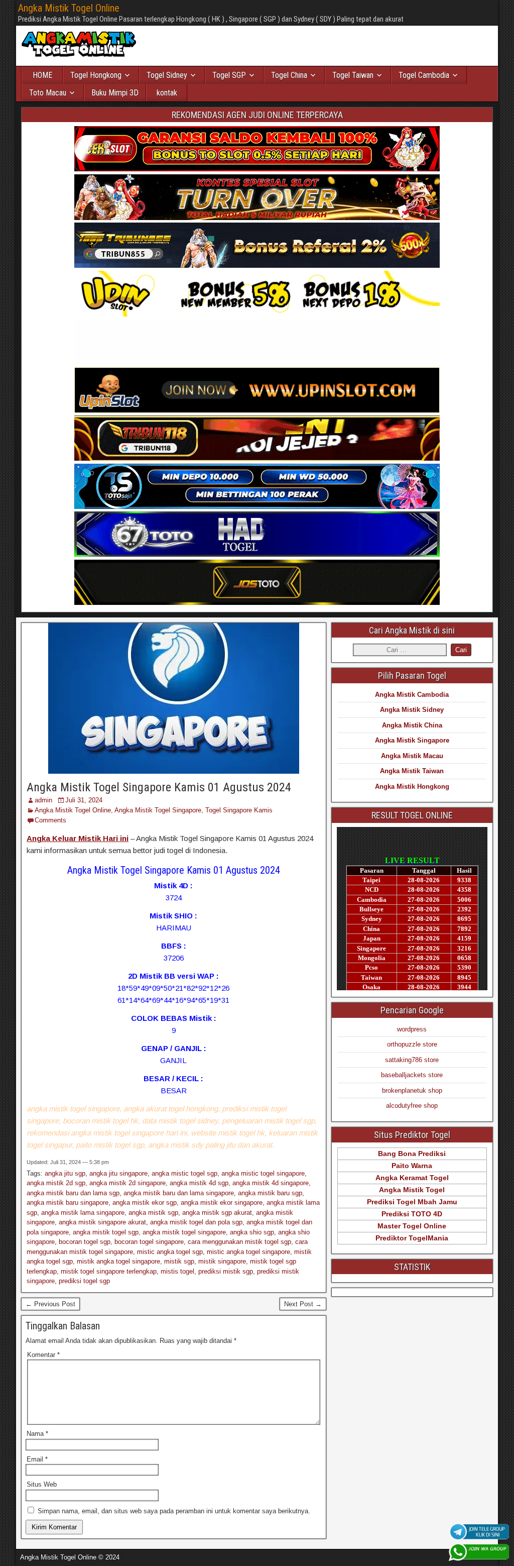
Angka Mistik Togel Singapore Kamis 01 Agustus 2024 (159, 787)
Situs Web (42, 1484)
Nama (37, 1433)
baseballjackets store (412, 1075)
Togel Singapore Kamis (239, 810)
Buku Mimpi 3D (115, 92)
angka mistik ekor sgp (144, 1202)
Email (37, 1459)
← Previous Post (50, 1304)
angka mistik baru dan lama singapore (178, 1193)
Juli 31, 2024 (83, 800)
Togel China (289, 75)
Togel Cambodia (424, 75)
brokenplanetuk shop (412, 1090)
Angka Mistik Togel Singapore (157, 810)
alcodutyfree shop (412, 1105)
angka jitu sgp (65, 1173)
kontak (167, 92)
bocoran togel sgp (84, 1241)
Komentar (43, 1355)
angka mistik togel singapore (184, 1232)
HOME (42, 75)
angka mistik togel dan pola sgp (196, 1222)
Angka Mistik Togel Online (68, 8)
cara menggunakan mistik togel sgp (239, 1241)
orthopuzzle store (412, 1044)
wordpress (412, 1029)
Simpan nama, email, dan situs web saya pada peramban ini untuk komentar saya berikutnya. (174, 1511)
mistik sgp (179, 1261)
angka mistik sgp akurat (217, 1212)
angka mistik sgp (153, 1212)
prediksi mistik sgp (225, 1271)
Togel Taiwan (352, 75)
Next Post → (303, 1304)
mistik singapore (222, 1261)
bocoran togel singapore (149, 1241)
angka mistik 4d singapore (270, 1183)
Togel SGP (229, 75)
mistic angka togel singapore (248, 1252)
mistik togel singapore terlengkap (109, 1271)
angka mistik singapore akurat (102, 1222)
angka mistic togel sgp (184, 1173)
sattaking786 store (412, 1060)
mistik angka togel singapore (118, 1261)
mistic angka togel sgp (170, 1252)
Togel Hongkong (95, 75)
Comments (50, 820)
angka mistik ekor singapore (222, 1202)
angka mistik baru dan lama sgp (73, 1193)
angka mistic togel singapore (263, 1173)
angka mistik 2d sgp (56, 1183)
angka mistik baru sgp (270, 1193)
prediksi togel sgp (84, 1281)
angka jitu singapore (118, 1173)
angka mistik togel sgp (106, 1232)
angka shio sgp (252, 1232)
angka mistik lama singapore (82, 1212)
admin (43, 800)
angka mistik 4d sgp (199, 1183)
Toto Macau (47, 92)
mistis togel (177, 1271)
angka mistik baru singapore (67, 1202)
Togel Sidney (167, 75)
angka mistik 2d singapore (127, 1183)
